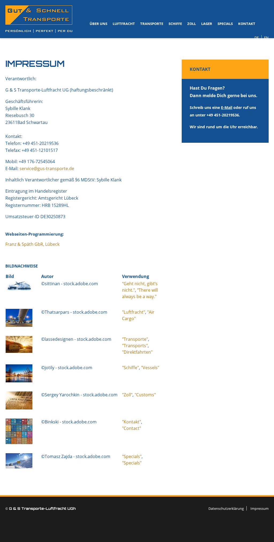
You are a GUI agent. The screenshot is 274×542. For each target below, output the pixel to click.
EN (266, 37)
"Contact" (131, 428)
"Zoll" (127, 395)
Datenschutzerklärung (226, 508)
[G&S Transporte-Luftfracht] (38, 19)
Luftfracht (124, 23)
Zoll (191, 23)
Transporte (151, 23)
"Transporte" (135, 339)
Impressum (259, 508)
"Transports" (135, 346)
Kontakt (246, 23)
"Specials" (132, 456)
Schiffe (175, 23)
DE (256, 37)
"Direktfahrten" (137, 352)
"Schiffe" (130, 368)
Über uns (98, 23)
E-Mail (226, 107)
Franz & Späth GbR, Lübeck (32, 244)
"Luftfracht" (133, 312)
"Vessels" (150, 368)
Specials (225, 23)
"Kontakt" (131, 422)
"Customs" (145, 395)
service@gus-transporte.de (47, 168)
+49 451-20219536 (223, 115)
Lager (206, 23)
